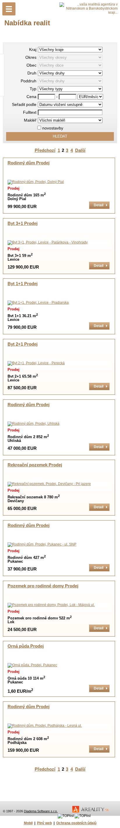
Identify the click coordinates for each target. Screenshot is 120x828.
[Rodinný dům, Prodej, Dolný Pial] (36, 182)
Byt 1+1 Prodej (23, 283)
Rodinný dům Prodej (29, 163)
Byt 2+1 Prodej (23, 344)
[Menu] (8, 8)
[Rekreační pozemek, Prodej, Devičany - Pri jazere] (49, 484)
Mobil (28, 823)
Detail (98, 205)
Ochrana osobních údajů (76, 823)
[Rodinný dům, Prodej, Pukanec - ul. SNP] (42, 544)
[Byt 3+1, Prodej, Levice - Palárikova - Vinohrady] (48, 242)
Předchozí (45, 150)
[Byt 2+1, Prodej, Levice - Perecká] (36, 363)
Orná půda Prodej (26, 646)
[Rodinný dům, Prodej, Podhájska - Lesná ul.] (45, 726)
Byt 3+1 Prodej (23, 223)
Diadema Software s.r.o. (41, 811)
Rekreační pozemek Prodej (35, 465)
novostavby (52, 128)
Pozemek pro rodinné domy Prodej (43, 586)
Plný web (44, 823)
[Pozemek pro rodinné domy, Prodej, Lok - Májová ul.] (51, 605)
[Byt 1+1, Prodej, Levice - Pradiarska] (38, 303)
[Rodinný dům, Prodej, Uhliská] (33, 424)
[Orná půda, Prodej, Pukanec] (32, 665)
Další (80, 150)
